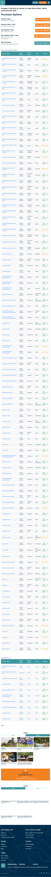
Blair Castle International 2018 (8, 562)
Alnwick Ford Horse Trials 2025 (8, 105)
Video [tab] (13, 735)
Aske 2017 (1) (5, 631)
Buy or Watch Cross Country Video (34, 832)
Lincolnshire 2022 (5, 323)
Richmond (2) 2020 (6, 461)
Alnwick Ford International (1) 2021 (9, 357)
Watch (44, 59)
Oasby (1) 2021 (5, 444)
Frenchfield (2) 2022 (6, 265)
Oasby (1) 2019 (5, 543)
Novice (36, 684)
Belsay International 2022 (7, 294)
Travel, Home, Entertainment (26, 867)
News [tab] (37, 735)
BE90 (36, 718)
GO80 (36, 678)
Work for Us (4, 846)
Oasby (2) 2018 (5, 550)
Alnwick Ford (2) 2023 (6, 254)
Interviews (28, 848)
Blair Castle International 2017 (8, 625)
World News (29, 846)
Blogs (2, 848)
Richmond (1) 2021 (6, 409)
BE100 (36, 701)
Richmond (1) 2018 (6, 614)
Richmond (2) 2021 (6, 334)
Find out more (42, 43)
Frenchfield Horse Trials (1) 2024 (8, 235)
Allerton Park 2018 (6, 556)
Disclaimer (3, 860)
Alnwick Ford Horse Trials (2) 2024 (9, 157)
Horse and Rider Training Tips (40, 867)
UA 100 (36, 666)
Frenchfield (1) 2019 (6, 513)
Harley (9, 657)
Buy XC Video (43, 2)
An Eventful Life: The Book (7, 837)
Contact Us (4, 835)
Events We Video (30, 835)
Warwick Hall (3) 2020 (6, 467)
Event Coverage (30, 844)
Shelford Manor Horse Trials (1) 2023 (9, 678)
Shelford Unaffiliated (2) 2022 (8, 690)
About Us (3, 832)
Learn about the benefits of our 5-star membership (25, 777)
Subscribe (35, 2)
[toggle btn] (48, 2)
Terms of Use (4, 858)
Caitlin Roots (22, 672)
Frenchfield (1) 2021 (6, 427)
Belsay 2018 (4, 579)
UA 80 (36, 672)
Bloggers (3, 844)
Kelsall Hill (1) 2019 (6, 537)
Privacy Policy (4, 855)
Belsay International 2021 (7, 386)
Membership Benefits (25, 775)
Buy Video (44, 65)
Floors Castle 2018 (6, 591)
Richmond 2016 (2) (6, 643)
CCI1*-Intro (37, 695)
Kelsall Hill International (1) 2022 (8, 300)
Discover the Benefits (13, 867)
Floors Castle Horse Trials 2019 (8, 485)
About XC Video (29, 837)
